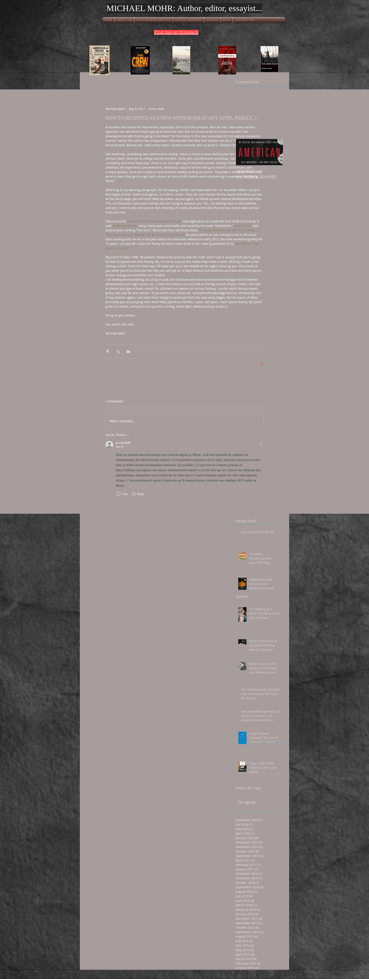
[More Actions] (261, 444)
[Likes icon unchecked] (118, 494)
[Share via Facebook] (107, 351)
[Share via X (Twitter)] (118, 351)
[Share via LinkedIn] (128, 351)
